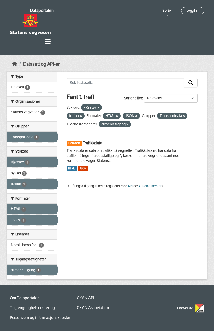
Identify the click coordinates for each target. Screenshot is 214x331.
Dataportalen (42, 10)
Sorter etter (133, 98)
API (130, 186)
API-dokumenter (150, 186)
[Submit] (191, 83)
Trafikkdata (92, 143)
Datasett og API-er (41, 64)
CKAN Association (93, 307)
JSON (83, 168)
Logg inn (193, 11)
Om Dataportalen (24, 297)
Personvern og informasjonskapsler (40, 317)
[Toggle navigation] (48, 41)
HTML (71, 168)
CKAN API (85, 297)
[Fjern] (98, 107)
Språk (166, 10)
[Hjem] (14, 64)
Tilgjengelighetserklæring (32, 307)
